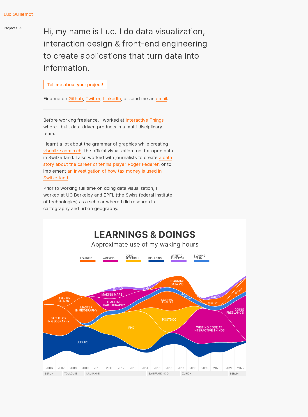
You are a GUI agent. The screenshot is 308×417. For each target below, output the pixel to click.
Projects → (13, 28)
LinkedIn (112, 98)
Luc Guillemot (18, 14)
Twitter (93, 98)
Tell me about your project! (75, 84)
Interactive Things (145, 120)
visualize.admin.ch (62, 150)
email (161, 98)
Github (76, 98)
